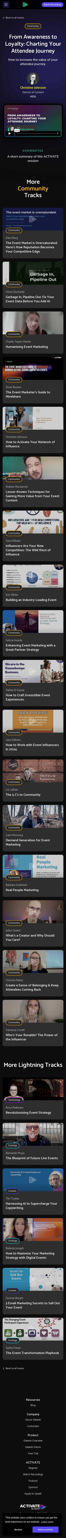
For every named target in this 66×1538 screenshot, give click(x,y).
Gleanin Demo (33, 1447)
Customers (33, 1426)
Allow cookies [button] (45, 1529)
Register (33, 1468)
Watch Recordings (33, 1474)
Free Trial (33, 1453)
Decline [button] (18, 1529)
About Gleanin (33, 1420)
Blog (33, 1405)
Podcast (33, 1481)
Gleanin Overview (33, 1440)
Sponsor (33, 1487)
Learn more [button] (47, 1521)
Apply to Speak (33, 1493)
